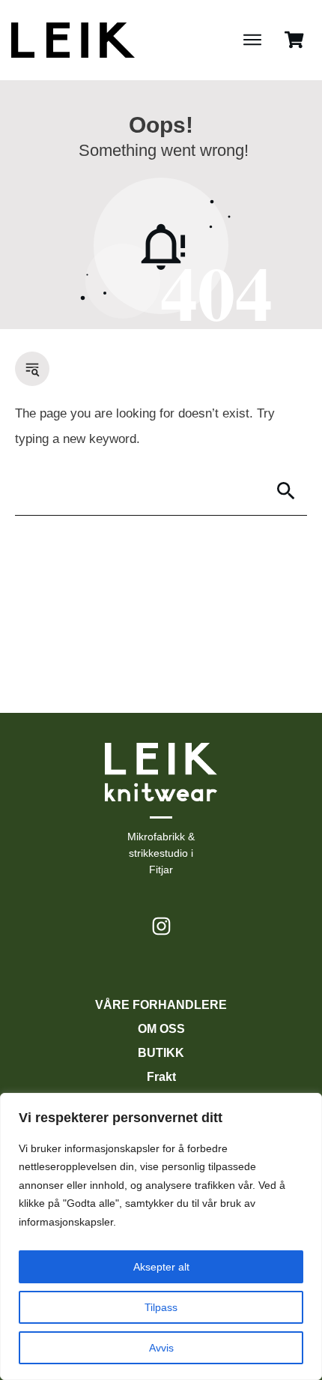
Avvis (161, 1348)
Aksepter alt (161, 1267)
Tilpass (161, 1307)
